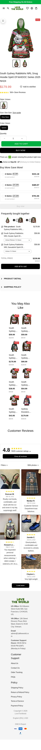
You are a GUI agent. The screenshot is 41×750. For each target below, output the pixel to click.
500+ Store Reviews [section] (18, 92)
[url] (20, 635)
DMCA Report (20, 724)
